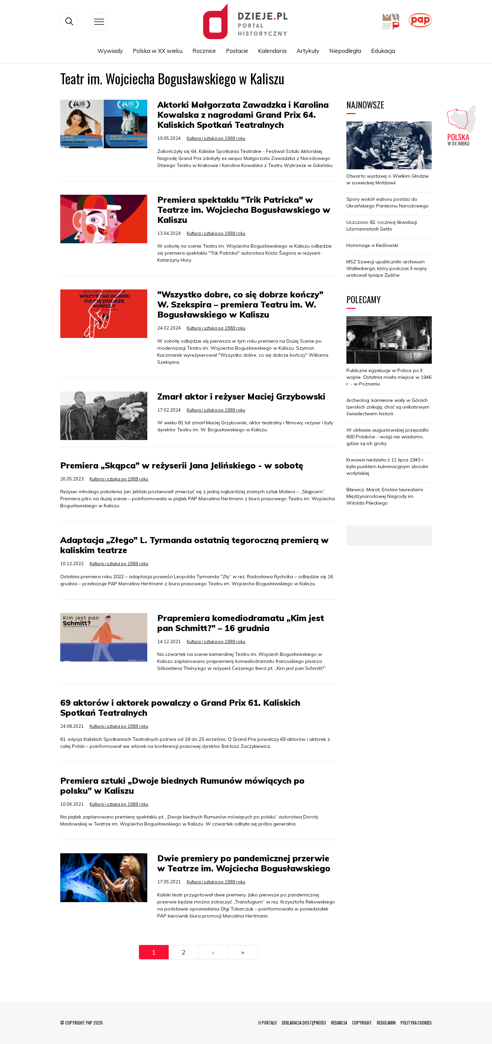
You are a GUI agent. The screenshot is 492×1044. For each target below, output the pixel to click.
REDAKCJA (339, 1022)
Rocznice (204, 50)
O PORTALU (267, 1022)
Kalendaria (272, 50)
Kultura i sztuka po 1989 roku (216, 138)
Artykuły (308, 50)
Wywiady (110, 50)
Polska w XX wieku (157, 50)
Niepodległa (345, 50)
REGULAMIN (386, 1022)
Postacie (237, 50)
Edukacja (383, 50)
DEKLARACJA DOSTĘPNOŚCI (304, 1022)
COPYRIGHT (362, 1022)
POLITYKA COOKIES (416, 1022)
